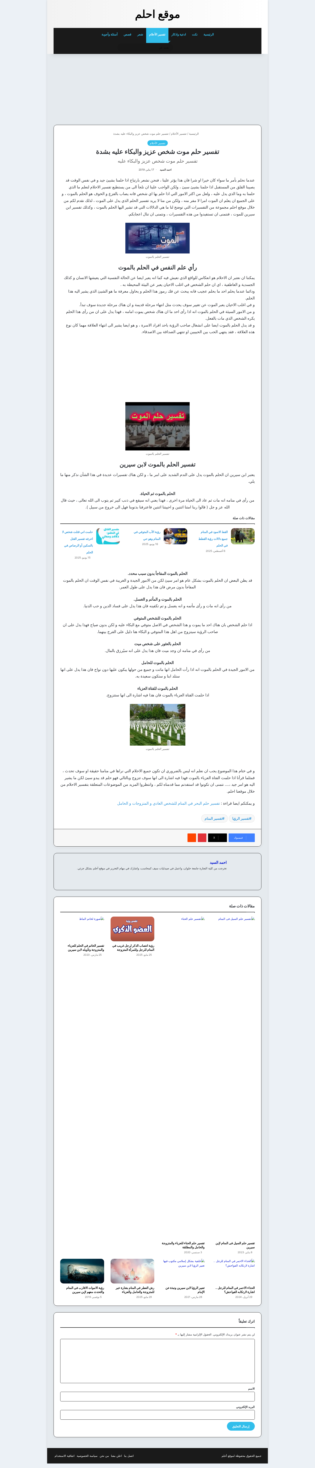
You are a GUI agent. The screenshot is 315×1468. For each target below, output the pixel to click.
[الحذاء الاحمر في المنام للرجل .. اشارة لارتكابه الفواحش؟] (233, 1271)
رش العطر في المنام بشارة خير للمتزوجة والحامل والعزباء (135, 1290)
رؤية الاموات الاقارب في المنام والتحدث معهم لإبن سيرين (85, 1290)
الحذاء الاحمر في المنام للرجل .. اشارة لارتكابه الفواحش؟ (235, 1290)
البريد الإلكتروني (245, 1406)
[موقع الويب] (224, 875)
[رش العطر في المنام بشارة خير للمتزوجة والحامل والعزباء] (132, 1271)
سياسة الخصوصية (87, 1455)
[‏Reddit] (192, 837)
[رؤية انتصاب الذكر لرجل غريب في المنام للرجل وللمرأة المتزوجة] (132, 929)
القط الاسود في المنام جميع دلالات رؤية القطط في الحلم (213, 538)
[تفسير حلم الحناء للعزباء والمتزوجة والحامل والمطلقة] (183, 1078)
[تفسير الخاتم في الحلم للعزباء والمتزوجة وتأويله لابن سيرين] (82, 929)
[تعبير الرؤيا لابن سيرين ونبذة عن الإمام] (183, 1271)
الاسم (251, 1388)
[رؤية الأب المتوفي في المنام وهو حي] (175, 536)
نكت (195, 34)
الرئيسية (209, 34)
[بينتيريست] (202, 837)
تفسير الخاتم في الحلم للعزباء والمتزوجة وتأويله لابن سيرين (86, 947)
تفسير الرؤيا (240, 818)
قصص (127, 34)
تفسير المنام (213, 818)
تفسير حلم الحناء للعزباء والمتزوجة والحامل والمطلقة (183, 1245)
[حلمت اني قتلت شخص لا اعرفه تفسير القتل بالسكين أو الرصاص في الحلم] (108, 536)
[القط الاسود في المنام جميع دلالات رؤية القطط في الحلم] (243, 536)
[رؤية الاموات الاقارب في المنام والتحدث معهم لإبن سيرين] (82, 1271)
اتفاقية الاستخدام (65, 1455)
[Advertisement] (232, 88)
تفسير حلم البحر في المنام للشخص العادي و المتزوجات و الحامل (168, 803)
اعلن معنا (116, 1455)
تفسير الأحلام (157, 34)
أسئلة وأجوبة (110, 34)
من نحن (104, 1455)
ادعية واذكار (178, 34)
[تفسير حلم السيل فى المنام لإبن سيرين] (233, 1078)
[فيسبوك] (219, 875)
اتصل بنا (129, 1455)
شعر (140, 34)
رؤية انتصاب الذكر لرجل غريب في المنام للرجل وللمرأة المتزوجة (133, 947)
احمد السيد (165, 169)
